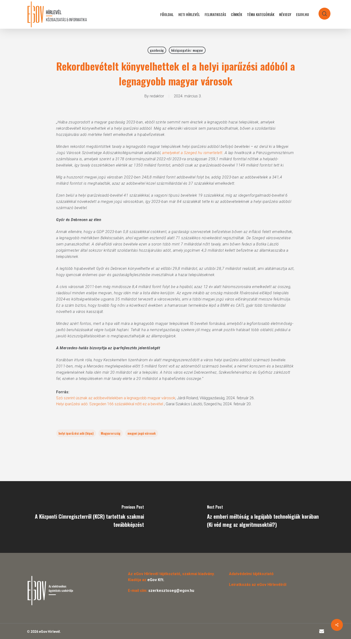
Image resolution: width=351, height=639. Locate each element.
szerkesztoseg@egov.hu (171, 590)
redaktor (157, 96)
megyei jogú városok (142, 433)
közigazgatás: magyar (187, 50)
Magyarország (110, 433)
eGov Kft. (155, 580)
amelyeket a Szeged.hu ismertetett (192, 152)
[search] (321, 11)
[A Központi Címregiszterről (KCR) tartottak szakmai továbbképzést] (88, 517)
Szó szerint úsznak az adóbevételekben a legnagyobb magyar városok (115, 398)
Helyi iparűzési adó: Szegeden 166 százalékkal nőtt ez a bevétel (110, 404)
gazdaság (157, 50)
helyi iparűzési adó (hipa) (76, 433)
